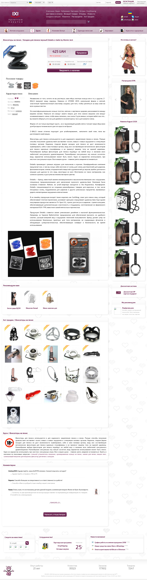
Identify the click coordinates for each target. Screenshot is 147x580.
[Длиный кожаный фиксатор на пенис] (13, 363)
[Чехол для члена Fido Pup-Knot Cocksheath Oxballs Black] (91, 363)
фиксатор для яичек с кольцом (42, 456)
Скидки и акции (53, 16)
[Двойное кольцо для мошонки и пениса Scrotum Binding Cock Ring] (33, 383)
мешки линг (101, 454)
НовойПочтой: (69, 61)
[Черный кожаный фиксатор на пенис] (91, 342)
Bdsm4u (16, 105)
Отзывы (82, 14)
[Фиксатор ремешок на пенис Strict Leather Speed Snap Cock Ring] (72, 342)
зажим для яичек (89, 454)
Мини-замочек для (50, 308)
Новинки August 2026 (128, 121)
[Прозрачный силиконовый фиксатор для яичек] (72, 404)
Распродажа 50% (128, 81)
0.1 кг (13, 108)
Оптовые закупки (62, 549)
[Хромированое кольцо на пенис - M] (91, 404)
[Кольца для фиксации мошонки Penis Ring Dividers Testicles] (129, 216)
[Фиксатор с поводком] (52, 383)
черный (15, 114)
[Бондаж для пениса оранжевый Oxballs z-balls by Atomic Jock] (35, 89)
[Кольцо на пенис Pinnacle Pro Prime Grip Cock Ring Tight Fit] (129, 154)
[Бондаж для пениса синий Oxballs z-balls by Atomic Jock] (11, 89)
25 (79, 547)
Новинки (66, 16)
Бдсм (5, 433)
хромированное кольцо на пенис (69, 454)
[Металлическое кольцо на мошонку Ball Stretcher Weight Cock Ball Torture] (33, 342)
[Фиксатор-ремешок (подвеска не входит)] (13, 342)
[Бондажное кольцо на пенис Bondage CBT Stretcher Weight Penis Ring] (91, 383)
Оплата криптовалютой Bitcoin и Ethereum (110, 549)
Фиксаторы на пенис (12, 40)
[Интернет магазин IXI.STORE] (15, 24)
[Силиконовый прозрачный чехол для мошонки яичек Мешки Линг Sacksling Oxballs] (13, 424)
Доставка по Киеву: (54, 61)
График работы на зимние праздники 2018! (110, 542)
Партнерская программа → (141, 2)
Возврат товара (71, 14)
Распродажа (77, 16)
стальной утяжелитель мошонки (43, 454)
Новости (91, 14)
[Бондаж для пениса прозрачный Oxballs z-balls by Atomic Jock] (27, 89)
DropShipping (62, 546)
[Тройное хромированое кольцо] (52, 342)
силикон (19, 111)
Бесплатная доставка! (84, 61)
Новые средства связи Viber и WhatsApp (109, 546)
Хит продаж (89, 16)
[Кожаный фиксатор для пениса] (13, 383)
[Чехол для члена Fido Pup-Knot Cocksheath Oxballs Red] (33, 404)
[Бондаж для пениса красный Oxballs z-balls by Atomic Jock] (19, 89)
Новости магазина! (97, 537)
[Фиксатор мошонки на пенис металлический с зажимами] (52, 404)
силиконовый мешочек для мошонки (17, 456)
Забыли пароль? (129, 3)
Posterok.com (128, 308)
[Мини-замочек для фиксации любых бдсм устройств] (50, 306)
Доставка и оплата (54, 14)
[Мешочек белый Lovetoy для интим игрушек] (32, 306)
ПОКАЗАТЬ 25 (55, 503)
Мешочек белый (32, 308)
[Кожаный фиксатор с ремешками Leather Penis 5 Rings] (52, 363)
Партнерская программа (63, 543)
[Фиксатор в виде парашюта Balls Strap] (13, 404)
